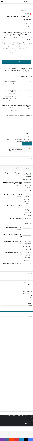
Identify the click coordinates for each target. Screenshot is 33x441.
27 (27, 293)
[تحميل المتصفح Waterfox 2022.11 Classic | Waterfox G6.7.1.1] (27, 187)
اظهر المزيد (17, 61)
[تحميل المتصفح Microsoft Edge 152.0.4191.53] (27, 211)
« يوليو (30, 297)
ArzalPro (22, 24)
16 (23, 290)
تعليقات (5, 168)
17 (31, 291)
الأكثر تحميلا (16, 168)
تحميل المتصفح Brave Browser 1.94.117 (13, 195)
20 (27, 291)
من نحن (31, 420)
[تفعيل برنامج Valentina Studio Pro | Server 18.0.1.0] (27, 237)
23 (23, 291)
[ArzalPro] (26, 1)
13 (27, 290)
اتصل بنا (31, 418)
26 (28, 293)
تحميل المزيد (29, 337)
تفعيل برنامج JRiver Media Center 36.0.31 (13, 241)
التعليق (30, 117)
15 (24, 290)
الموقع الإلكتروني (28, 137)
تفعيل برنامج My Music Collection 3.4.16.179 (12, 263)
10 (31, 290)
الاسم (30, 129)
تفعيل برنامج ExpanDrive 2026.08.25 (14, 227)
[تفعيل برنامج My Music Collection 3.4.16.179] (27, 266)
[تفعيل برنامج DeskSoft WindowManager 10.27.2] (27, 257)
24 (31, 293)
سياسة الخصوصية (29, 423)
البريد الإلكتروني (28, 133)
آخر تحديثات (27, 168)
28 (25, 293)
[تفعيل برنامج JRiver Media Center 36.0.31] (27, 246)
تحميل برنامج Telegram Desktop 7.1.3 (13, 173)
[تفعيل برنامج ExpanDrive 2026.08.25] (27, 230)
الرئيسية (29, 10)
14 (25, 290)
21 (25, 291)
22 (24, 291)
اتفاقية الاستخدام (29, 422)
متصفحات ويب (23, 10)
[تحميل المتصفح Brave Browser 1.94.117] (27, 199)
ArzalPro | (19, 415)
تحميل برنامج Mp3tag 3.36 (16, 218)
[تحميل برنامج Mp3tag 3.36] (27, 222)
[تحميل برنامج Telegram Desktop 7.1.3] (27, 176)
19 (28, 291)
